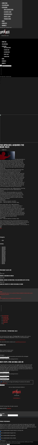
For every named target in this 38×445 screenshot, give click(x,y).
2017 (2, 257)
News (3, 240)
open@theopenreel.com (20, 341)
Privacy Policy (4, 383)
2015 (3, 260)
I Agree (8, 444)
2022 (3, 251)
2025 (3, 248)
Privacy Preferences (3, 444)
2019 (3, 255)
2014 (3, 261)
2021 (3, 253)
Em (0, 228)
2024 (3, 249)
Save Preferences (3, 440)
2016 (3, 258)
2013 (3, 262)
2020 (3, 254)
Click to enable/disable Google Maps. (8, 435)
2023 (3, 250)
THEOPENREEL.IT (16, 398)
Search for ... (4, 415)
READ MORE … (3, 339)
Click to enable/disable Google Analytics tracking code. (11, 430)
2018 (3, 256)
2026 (3, 247)
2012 (3, 263)
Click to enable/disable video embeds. (8, 438)
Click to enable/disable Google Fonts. (8, 432)
